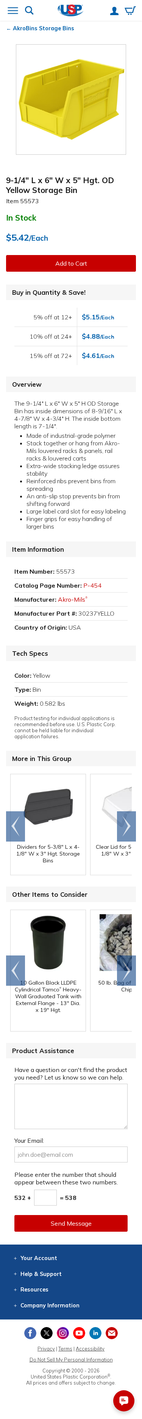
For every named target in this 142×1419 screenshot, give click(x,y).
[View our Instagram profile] (62, 1333)
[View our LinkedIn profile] (95, 1333)
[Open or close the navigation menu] (13, 11)
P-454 (92, 585)
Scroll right (126, 826)
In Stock (21, 217)
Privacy (46, 1349)
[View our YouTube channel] (79, 1333)
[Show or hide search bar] (29, 11)
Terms (65, 1349)
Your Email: (29, 1140)
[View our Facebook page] (30, 1333)
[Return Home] (71, 11)
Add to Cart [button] (71, 263)
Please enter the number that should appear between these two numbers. (66, 1178)
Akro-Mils (72, 599)
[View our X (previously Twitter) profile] (46, 1333)
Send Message (71, 1223)
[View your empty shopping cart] (130, 11)
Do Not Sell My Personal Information (71, 1360)
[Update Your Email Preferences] (111, 1333)
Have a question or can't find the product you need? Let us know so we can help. (70, 1073)
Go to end (15, 826)
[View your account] (114, 12)
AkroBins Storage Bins (43, 28)
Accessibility (90, 1349)
